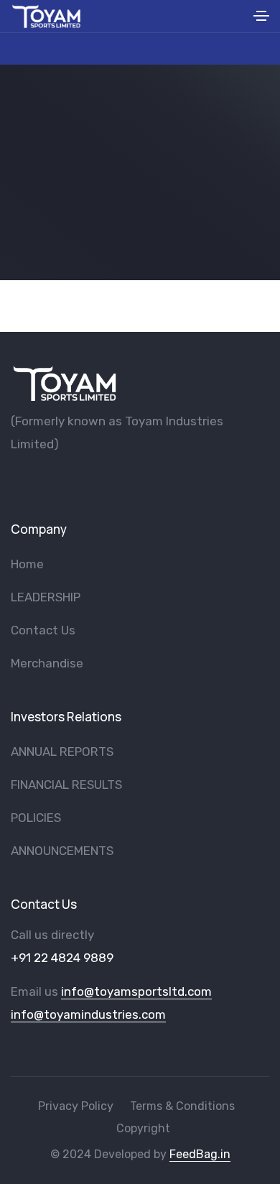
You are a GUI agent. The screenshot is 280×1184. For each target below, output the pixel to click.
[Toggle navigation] (261, 18)
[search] (238, 16)
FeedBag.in (199, 1154)
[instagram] (87, 481)
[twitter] (63, 481)
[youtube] (39, 481)
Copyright (143, 1128)
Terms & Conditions (182, 1106)
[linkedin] (111, 481)
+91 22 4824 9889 (62, 958)
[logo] (64, 383)
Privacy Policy (75, 1106)
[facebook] (16, 481)
